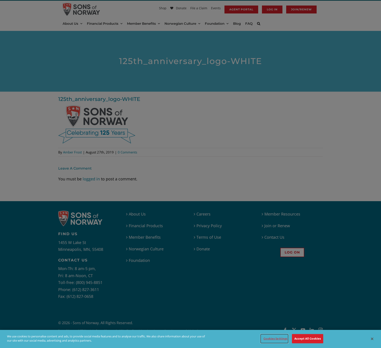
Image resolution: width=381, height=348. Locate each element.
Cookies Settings (275, 338)
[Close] (372, 339)
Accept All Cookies (307, 338)
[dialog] (190, 339)
